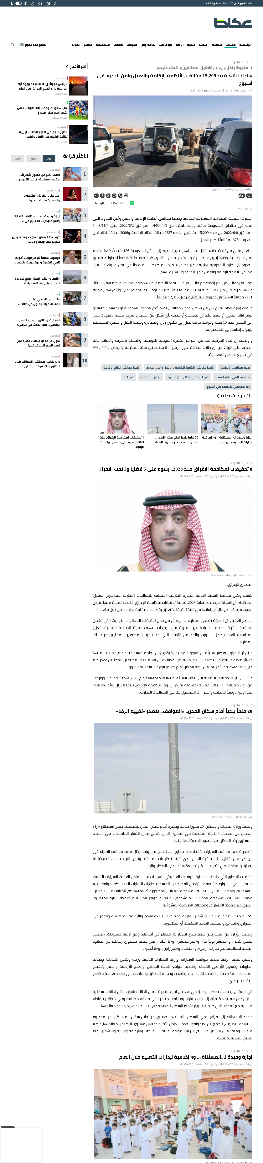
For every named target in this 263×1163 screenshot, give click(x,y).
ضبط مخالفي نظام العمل (232, 377)
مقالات (118, 44)
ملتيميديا (103, 44)
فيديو (191, 44)
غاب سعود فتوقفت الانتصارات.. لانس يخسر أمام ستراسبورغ (42, 110)
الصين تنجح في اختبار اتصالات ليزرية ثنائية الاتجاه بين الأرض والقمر (43, 134)
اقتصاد (204, 44)
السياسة (61, 78)
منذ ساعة (62, 142)
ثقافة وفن (148, 44)
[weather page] (40, 3)
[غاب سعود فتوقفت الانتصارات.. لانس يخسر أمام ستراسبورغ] (78, 110)
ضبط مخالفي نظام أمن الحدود (188, 377)
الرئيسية (245, 44)
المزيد (75, 44)
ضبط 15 (128, 377)
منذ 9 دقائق (61, 94)
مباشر (88, 44)
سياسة (217, 44)
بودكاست (165, 44)
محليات (231, 44)
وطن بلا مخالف (150, 377)
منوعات (131, 44)
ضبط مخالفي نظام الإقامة (121, 367)
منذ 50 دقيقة (60, 118)
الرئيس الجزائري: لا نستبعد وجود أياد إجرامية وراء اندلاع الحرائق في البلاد (43, 86)
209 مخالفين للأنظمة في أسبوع (228, 387)
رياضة (179, 44)
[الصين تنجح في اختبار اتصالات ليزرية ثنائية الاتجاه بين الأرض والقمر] (78, 134)
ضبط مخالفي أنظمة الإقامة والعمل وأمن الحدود (180, 367)
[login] (32, 3)
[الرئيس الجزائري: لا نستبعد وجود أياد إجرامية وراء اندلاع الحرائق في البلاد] (78, 86)
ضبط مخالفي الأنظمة (235, 367)
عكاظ (246, 62)
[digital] (55, 3)
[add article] (48, 3)
